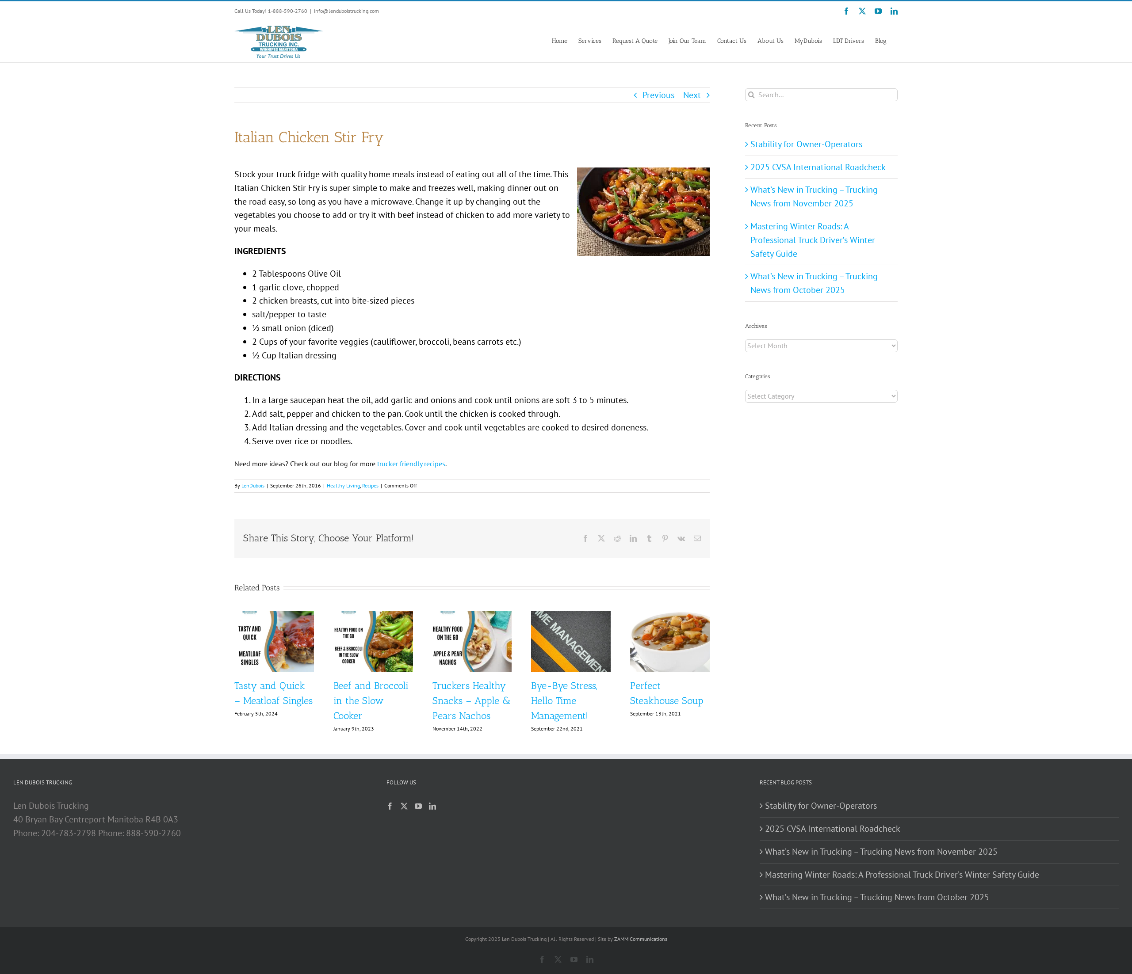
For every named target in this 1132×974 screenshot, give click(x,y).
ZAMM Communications (640, 939)
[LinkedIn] (432, 806)
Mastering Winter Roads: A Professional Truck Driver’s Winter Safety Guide (812, 240)
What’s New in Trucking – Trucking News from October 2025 (877, 897)
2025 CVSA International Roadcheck (818, 167)
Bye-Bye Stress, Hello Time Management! (564, 701)
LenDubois (252, 485)
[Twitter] (404, 806)
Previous (658, 95)
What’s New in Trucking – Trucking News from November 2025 (881, 851)
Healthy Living (343, 485)
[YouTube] (418, 806)
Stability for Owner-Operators (806, 144)
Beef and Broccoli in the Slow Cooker (371, 701)
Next (692, 95)
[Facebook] (390, 806)
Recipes (370, 485)
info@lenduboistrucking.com (346, 11)
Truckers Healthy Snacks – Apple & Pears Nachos (471, 701)
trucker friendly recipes (411, 463)
